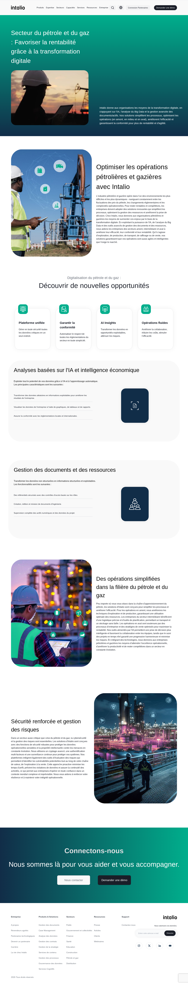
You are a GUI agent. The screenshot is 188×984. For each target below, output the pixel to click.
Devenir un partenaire (20, 941)
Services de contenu (47, 952)
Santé (68, 941)
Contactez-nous (128, 925)
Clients (97, 936)
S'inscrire (170, 933)
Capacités (70, 7)
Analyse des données (48, 936)
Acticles (97, 930)
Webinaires (99, 941)
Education (70, 947)
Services (81, 7)
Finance (69, 936)
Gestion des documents (49, 925)
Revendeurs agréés (19, 930)
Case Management (47, 930)
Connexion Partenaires (138, 8)
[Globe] (121, 7)
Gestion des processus (49, 958)
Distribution (71, 963)
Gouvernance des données (50, 963)
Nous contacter (73, 880)
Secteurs (60, 7)
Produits (40, 7)
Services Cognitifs (46, 969)
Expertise (50, 7)
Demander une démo (165, 8)
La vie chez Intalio (19, 952)
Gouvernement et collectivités (79, 930)
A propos (15, 925)
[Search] (112, 7)
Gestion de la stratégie (48, 947)
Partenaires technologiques (23, 936)
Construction (71, 952)
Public (69, 925)
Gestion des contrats (48, 941)
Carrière (14, 947)
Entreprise (103, 7)
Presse (97, 925)
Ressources (92, 7)
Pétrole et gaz (72, 958)
